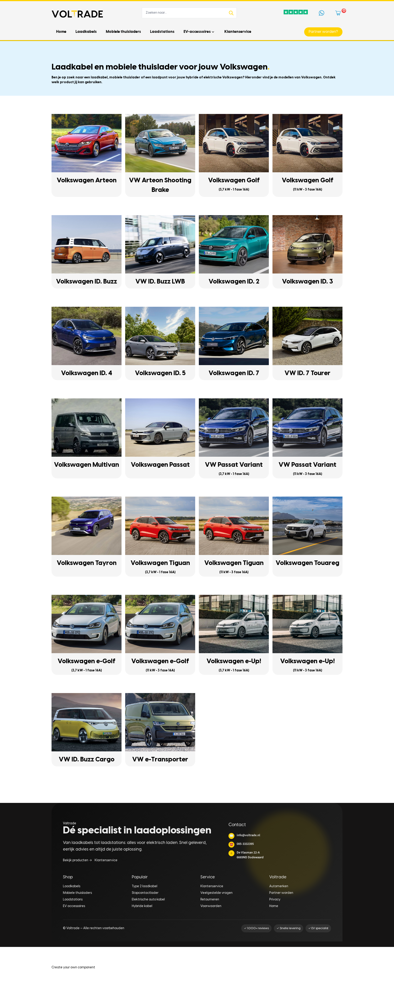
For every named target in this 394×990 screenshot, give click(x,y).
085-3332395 (242, 844)
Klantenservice (106, 860)
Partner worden (281, 893)
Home (273, 906)
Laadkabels (71, 886)
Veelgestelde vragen (216, 893)
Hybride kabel (142, 906)
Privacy (274, 899)
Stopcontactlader (145, 893)
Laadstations (73, 899)
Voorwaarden (210, 906)
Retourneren (209, 899)
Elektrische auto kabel (148, 899)
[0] (338, 13)
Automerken (278, 886)
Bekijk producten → (77, 860)
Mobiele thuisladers (77, 893)
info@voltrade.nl (245, 835)
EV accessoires (74, 906)
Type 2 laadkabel (144, 886)
